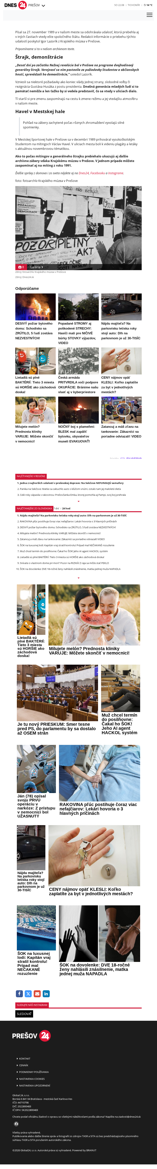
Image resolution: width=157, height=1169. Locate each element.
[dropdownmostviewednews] (78, 501)
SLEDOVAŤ (24, 1014)
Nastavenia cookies (32, 1079)
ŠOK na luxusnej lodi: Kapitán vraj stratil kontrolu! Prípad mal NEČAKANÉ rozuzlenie (67, 545)
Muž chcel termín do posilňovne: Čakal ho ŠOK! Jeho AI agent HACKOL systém (64, 551)
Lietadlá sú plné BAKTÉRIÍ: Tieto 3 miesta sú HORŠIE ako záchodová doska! (62, 557)
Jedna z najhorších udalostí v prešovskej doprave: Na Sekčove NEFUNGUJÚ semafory (71, 483)
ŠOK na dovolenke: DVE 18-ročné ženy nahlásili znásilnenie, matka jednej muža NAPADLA (70, 569)
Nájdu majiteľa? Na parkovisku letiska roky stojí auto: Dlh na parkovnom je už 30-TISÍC (73, 515)
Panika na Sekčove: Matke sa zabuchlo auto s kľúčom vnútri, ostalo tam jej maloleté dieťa (70, 489)
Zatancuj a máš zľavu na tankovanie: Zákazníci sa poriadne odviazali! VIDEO (62, 539)
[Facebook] (19, 994)
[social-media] (15, 1124)
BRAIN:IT (91, 1150)
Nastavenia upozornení (34, 1085)
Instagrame (115, 173)
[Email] (37, 994)
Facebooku (97, 173)
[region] (43, 6)
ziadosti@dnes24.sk (129, 1116)
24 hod (66, 508)
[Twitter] (28, 994)
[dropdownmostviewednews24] (78, 578)
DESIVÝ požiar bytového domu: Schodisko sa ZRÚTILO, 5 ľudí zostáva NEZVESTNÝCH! (68, 527)
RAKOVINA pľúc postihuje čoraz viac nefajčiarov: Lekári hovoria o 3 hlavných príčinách (68, 521)
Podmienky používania (34, 1072)
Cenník (23, 1065)
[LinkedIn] (46, 994)
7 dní (56, 508)
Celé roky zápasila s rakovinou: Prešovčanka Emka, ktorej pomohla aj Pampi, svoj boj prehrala (73, 495)
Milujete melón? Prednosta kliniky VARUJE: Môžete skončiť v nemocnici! (60, 533)
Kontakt (24, 1058)
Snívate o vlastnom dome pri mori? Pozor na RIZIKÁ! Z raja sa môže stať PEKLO (64, 563)
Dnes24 (84, 173)
